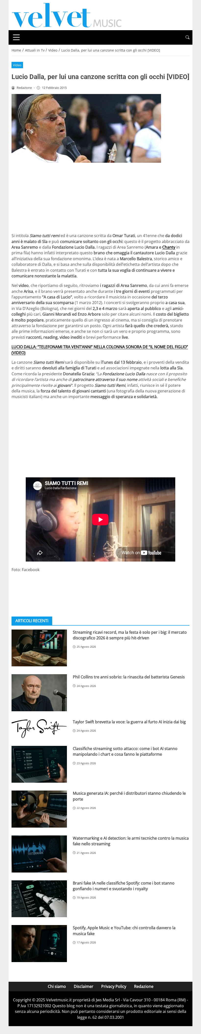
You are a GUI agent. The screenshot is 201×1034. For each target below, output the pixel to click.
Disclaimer (83, 986)
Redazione (143, 986)
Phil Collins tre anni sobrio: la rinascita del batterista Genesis (129, 677)
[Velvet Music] (67, 14)
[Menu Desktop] (16, 37)
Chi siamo (57, 986)
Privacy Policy (113, 986)
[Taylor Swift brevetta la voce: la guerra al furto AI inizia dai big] (39, 728)
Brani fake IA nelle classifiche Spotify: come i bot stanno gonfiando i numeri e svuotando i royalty (124, 885)
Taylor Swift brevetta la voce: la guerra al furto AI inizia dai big (129, 722)
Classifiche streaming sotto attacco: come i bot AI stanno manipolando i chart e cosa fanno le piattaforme (125, 751)
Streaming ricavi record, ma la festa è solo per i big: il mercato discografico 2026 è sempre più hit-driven (130, 635)
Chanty (168, 247)
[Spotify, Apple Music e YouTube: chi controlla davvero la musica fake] (39, 943)
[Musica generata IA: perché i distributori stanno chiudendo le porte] (39, 809)
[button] (187, 37)
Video (17, 65)
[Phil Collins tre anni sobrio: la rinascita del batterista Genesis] (39, 692)
